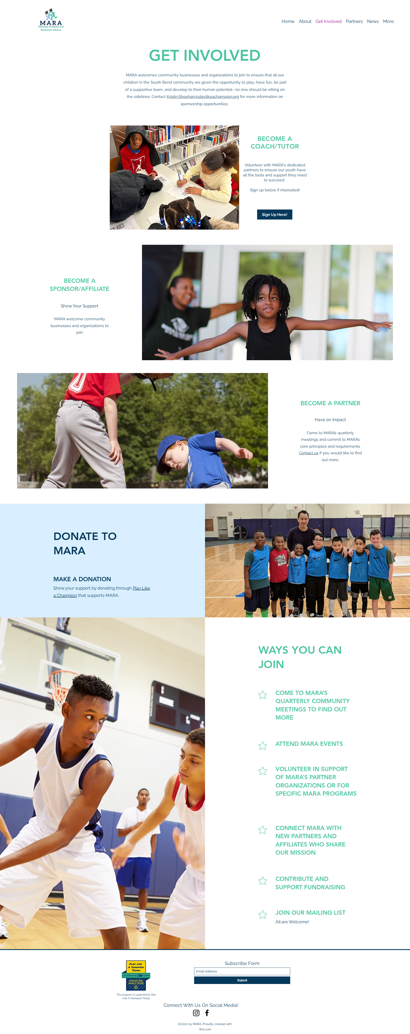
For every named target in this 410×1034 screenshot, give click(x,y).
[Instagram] (196, 1013)
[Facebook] (207, 1013)
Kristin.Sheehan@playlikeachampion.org (203, 96)
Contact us (308, 453)
